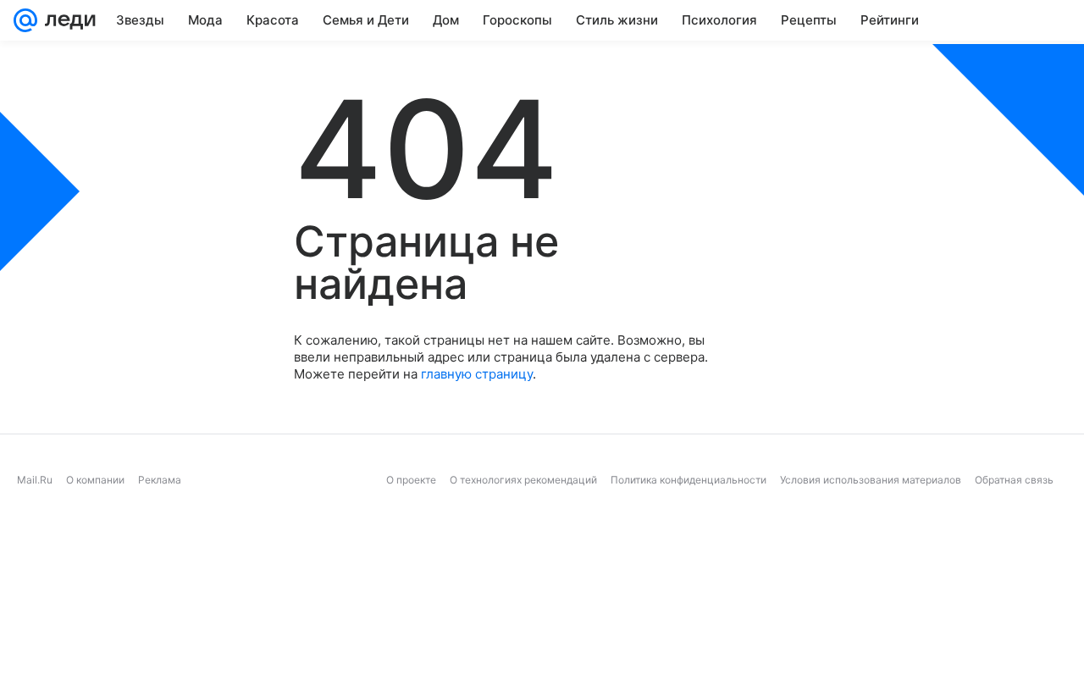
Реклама (159, 479)
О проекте (411, 479)
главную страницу (477, 374)
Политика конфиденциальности (688, 479)
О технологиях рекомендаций (523, 479)
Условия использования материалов (870, 479)
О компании (95, 479)
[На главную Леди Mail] (66, 20)
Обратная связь (1014, 479)
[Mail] (25, 20)
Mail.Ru (35, 479)
